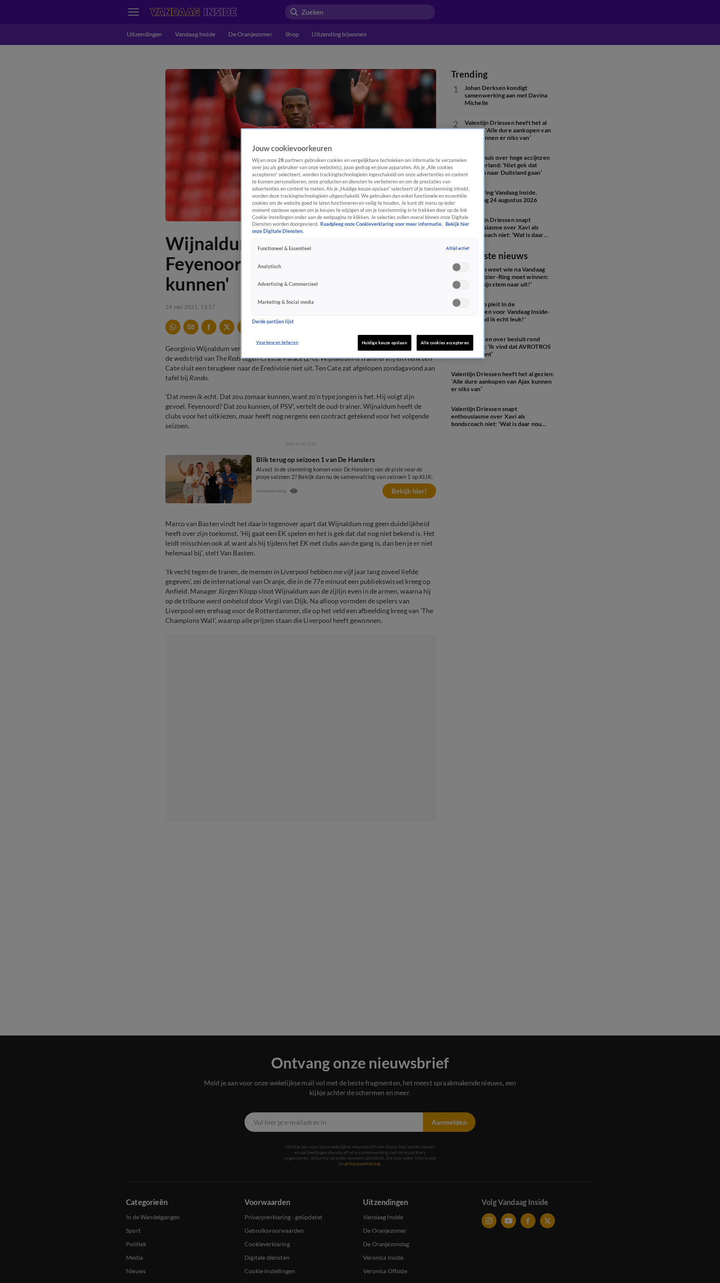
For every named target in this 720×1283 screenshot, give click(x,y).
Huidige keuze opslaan (384, 342)
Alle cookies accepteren (445, 342)
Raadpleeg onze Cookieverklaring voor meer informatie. (382, 224)
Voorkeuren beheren (277, 342)
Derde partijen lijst (273, 321)
